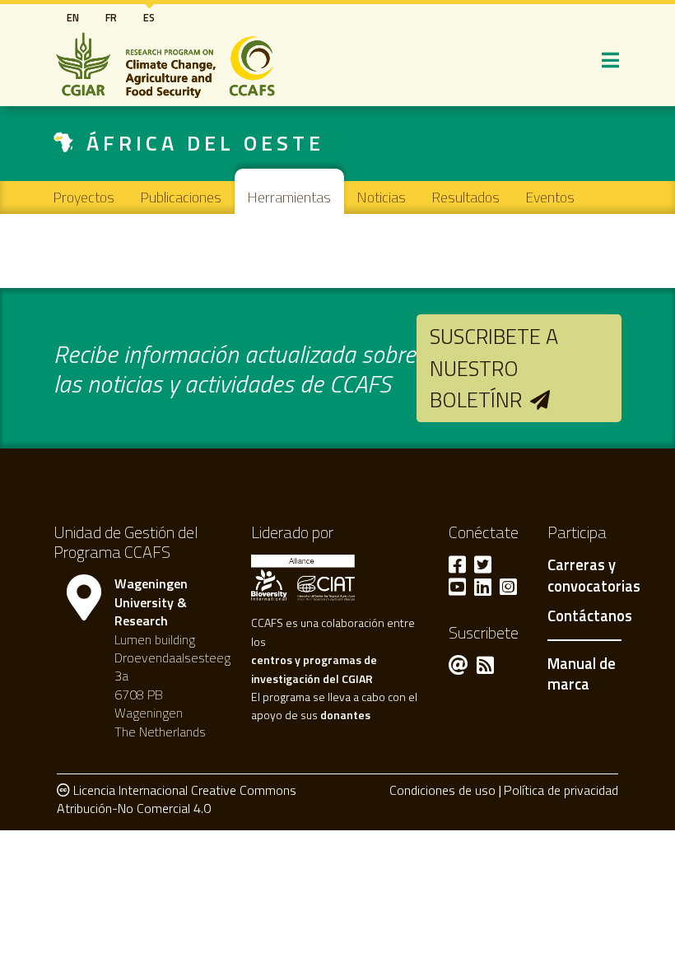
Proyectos (84, 197)
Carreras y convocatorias (593, 576)
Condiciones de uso (442, 790)
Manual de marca (581, 674)
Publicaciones (181, 197)
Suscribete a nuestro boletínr (494, 368)
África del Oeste (205, 143)
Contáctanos (589, 616)
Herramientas (289, 197)
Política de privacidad (561, 790)
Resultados (466, 197)
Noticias (381, 197)
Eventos (550, 197)
